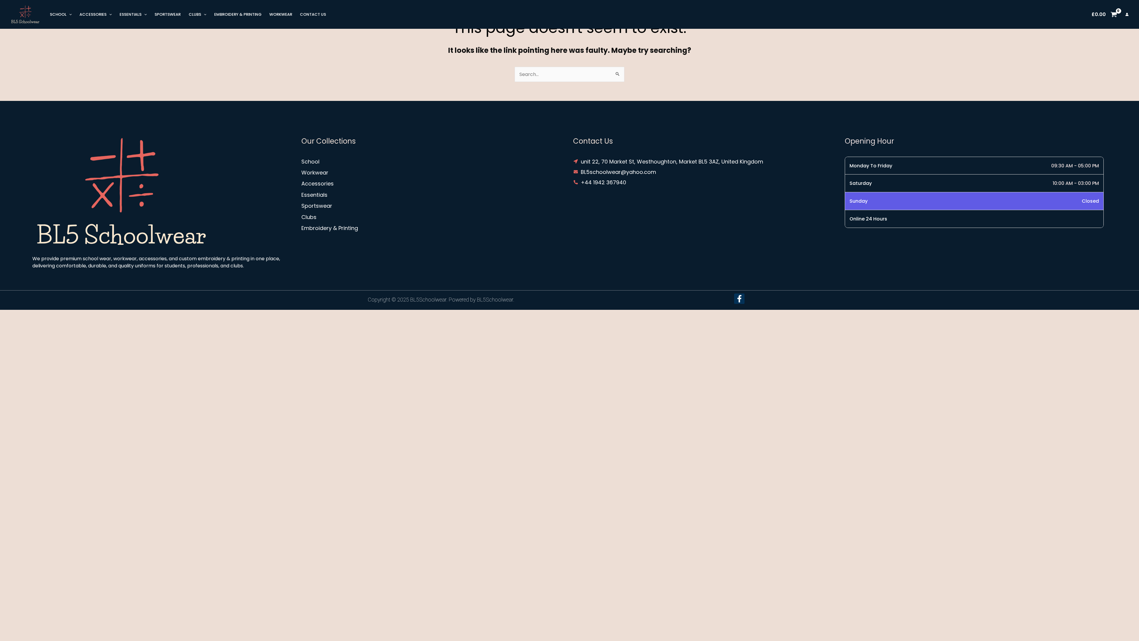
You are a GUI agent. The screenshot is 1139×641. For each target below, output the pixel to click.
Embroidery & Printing (238, 14)
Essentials (130, 14)
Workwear (280, 14)
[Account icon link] (1127, 14)
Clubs (195, 14)
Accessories (92, 14)
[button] (69, 14)
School (58, 14)
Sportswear (168, 14)
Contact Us (313, 14)
